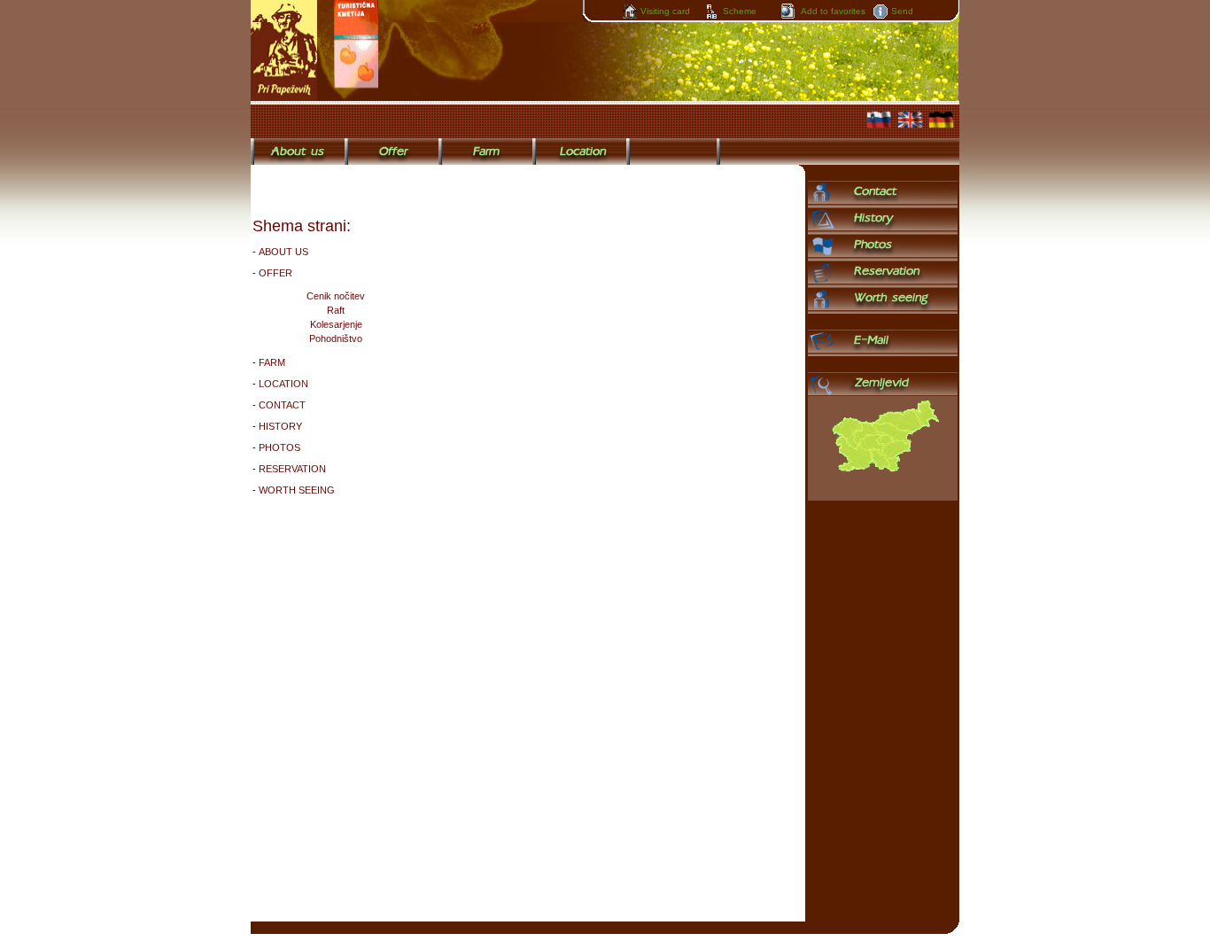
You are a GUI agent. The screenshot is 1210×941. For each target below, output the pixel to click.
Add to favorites (833, 11)
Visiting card (665, 11)
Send (902, 11)
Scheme (739, 11)
